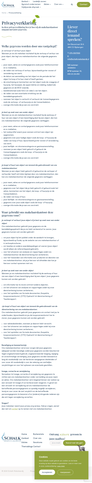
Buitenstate (38, 434)
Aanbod (25, 1)
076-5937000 (74, 53)
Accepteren (47, 472)
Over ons (58, 4)
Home (24, 434)
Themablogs (26, 447)
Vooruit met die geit (74, 443)
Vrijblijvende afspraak (30, 7)
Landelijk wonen (39, 1)
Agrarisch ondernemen (31, 4)
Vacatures (37, 442)
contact (15, 409)
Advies (46, 4)
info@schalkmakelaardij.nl (78, 59)
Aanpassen (65, 472)
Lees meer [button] (61, 466)
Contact (83, 4)
